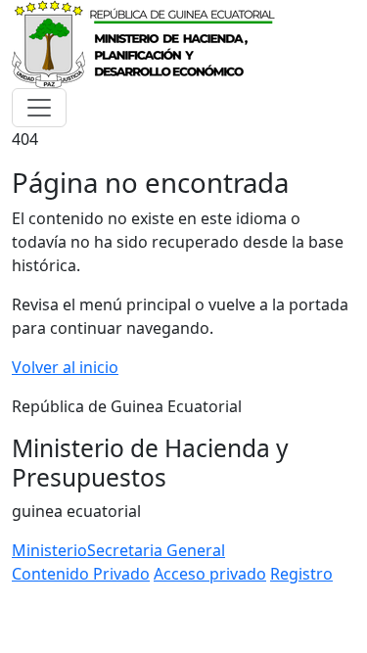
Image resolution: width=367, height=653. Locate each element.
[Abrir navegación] (39, 107)
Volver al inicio (65, 367)
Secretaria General (156, 550)
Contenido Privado (81, 573)
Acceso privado (210, 573)
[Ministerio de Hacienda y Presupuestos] (145, 42)
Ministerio (49, 550)
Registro (301, 573)
